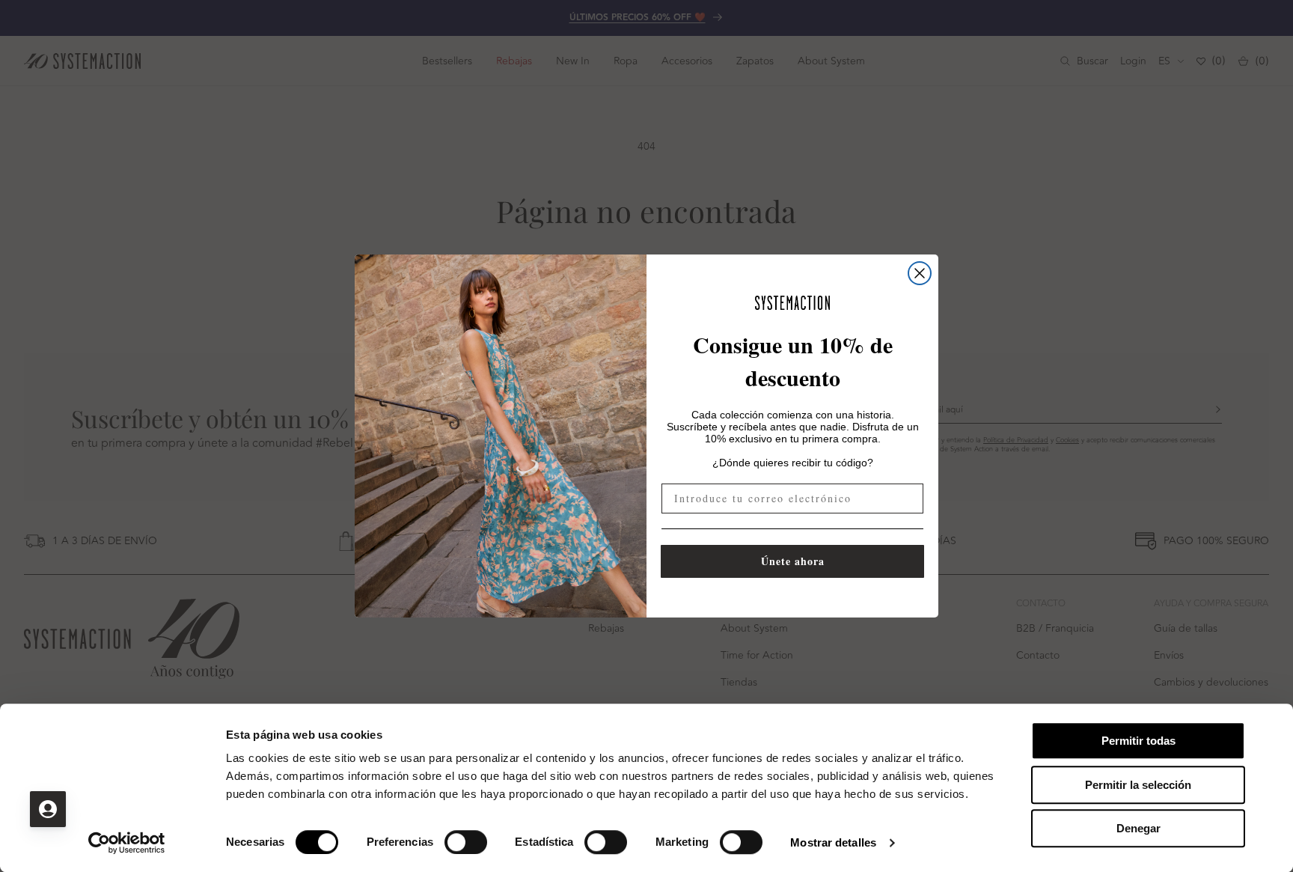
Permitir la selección (1138, 784)
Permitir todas (1138, 740)
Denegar (1138, 828)
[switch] (465, 842)
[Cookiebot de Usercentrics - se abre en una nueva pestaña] (126, 843)
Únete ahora (793, 561)
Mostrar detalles (833, 842)
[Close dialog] (919, 273)
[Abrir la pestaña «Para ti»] (48, 809)
